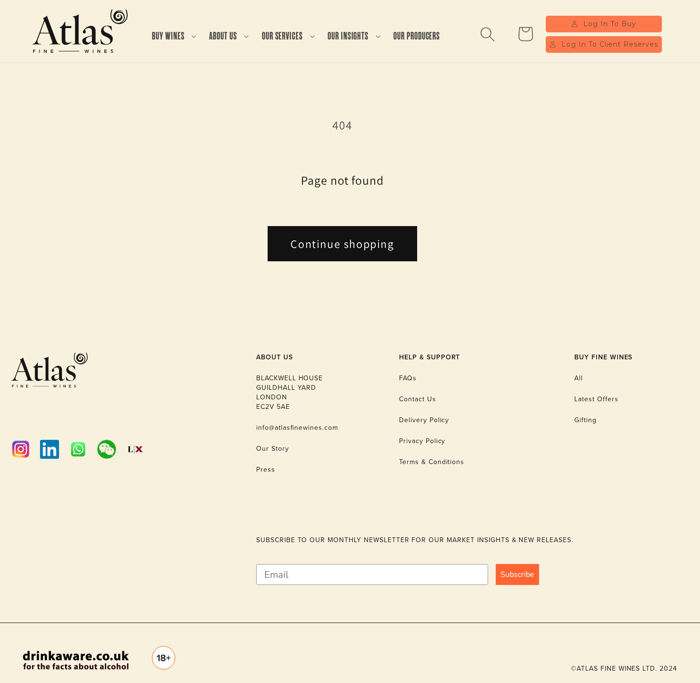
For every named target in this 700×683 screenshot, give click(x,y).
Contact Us (417, 399)
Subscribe (517, 574)
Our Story (272, 449)
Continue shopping (342, 243)
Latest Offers (596, 399)
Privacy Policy (422, 441)
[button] (169, 36)
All (578, 378)
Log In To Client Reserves (609, 44)
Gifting (585, 420)
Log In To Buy (609, 24)
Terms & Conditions (431, 462)
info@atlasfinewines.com (297, 428)
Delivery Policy (424, 420)
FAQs (408, 378)
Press (265, 470)
